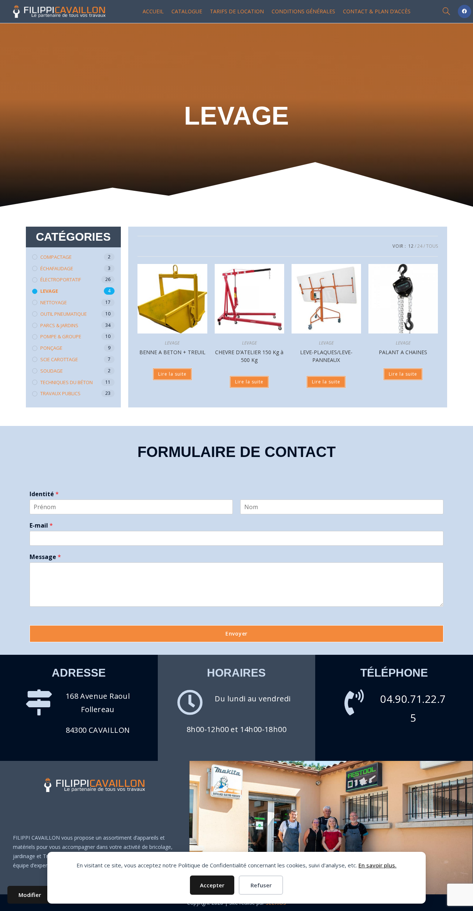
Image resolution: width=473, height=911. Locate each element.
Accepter (212, 885)
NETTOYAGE (53, 302)
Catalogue (186, 11)
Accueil (153, 11)
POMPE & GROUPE (60, 336)
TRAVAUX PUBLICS (60, 393)
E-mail (41, 525)
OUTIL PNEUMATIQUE (63, 314)
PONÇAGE (51, 348)
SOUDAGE (51, 371)
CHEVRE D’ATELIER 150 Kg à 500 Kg (249, 356)
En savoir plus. (377, 865)
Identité (44, 494)
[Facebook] (464, 11)
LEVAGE (49, 291)
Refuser (261, 885)
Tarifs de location (237, 11)
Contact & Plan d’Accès (377, 11)
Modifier (29, 894)
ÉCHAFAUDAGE (56, 268)
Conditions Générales (303, 11)
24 (419, 246)
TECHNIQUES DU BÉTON (66, 382)
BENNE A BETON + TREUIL (172, 352)
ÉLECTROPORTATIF (60, 279)
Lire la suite (172, 374)
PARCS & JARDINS (59, 325)
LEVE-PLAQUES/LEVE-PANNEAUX (326, 356)
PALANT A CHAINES (403, 352)
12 (411, 246)
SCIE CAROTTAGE (59, 359)
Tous (432, 246)
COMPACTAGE (56, 257)
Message (45, 557)
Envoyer (236, 633)
